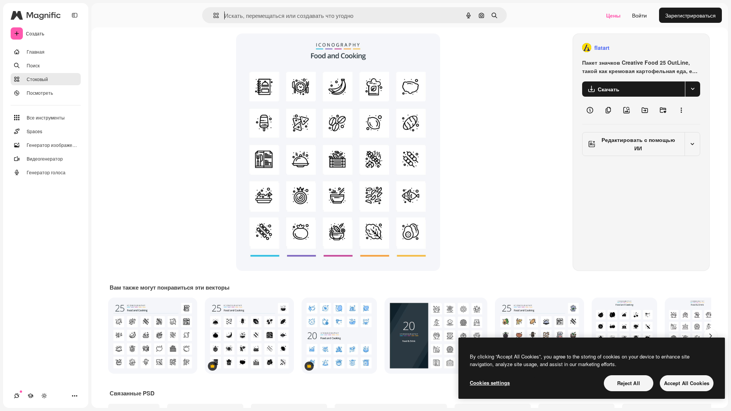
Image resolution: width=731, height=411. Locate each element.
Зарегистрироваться (690, 15)
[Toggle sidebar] (75, 15)
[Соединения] (17, 396)
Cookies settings (490, 382)
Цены (613, 15)
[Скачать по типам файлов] (692, 89)
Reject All (628, 383)
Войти (639, 15)
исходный (287, 48)
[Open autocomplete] (213, 15)
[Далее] (710, 336)
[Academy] (30, 396)
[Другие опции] (681, 110)
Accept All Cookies (686, 383)
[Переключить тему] (44, 396)
